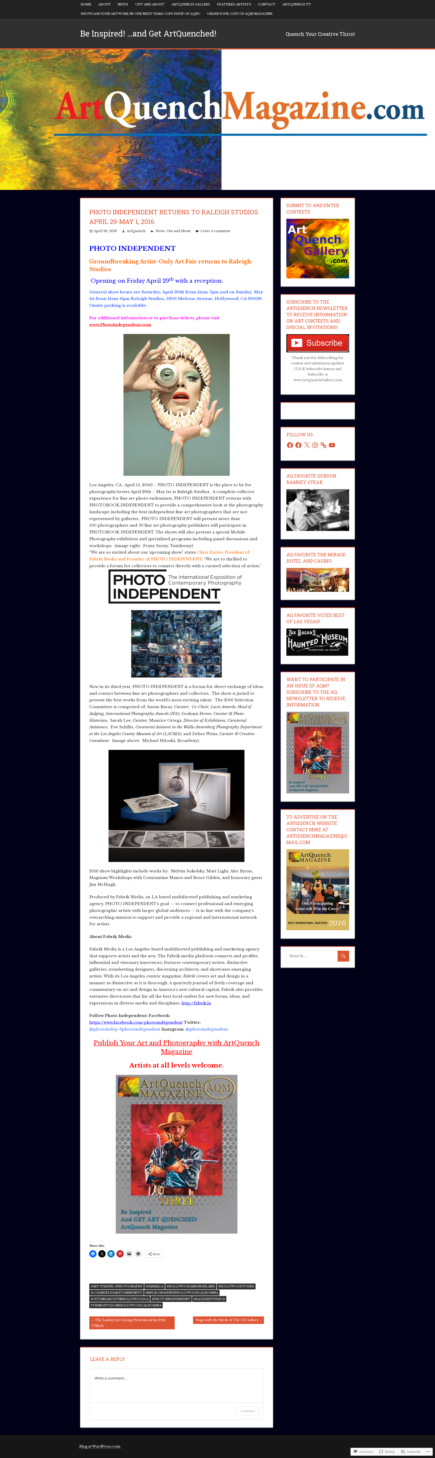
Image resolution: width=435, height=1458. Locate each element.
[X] (306, 445)
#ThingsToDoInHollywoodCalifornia (126, 1305)
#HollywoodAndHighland (191, 1286)
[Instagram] (315, 445)
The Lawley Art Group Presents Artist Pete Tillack (127, 1323)
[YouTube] (332, 445)
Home (86, 4)
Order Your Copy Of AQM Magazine (240, 14)
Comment (247, 1411)
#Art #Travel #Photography (117, 1286)
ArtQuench (136, 231)
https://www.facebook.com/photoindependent (136, 1022)
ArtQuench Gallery (191, 4)
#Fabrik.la (154, 1286)
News (123, 4)
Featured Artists (234, 4)
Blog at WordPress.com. (100, 1446)
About (104, 4)
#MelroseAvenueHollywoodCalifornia (181, 1292)
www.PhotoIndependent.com (120, 324)
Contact (267, 4)
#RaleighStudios (209, 1299)
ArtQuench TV (297, 4)
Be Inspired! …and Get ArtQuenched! (148, 33)
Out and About (149, 4)
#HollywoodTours (236, 1286)
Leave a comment (215, 231)
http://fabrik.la (196, 1003)
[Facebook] (290, 445)
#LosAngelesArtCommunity (116, 1292)
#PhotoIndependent (171, 1299)
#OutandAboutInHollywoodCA (120, 1299)
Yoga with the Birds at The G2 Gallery (226, 1321)
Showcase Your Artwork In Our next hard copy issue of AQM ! (140, 14)
